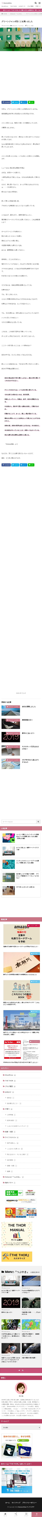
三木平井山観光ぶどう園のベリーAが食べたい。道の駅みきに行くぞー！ (11, 1336)
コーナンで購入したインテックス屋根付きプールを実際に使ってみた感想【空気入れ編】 (27, 836)
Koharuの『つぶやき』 (16, 14)
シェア (15, 1515)
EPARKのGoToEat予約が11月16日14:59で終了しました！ (20, 1062)
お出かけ (9, 1092)
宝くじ (28, 25)
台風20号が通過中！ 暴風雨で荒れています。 (30, 1335)
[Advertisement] (21, 76)
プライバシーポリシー (29, 1502)
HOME (5, 14)
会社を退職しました (29, 706)
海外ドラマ (10, 1182)
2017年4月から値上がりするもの (30, 761)
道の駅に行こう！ (14, 1103)
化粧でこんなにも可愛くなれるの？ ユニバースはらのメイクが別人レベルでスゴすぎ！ (11, 1359)
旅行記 (10, 1098)
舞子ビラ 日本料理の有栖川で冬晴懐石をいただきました (20, 974)
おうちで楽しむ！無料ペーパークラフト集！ (27, 848)
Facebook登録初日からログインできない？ (31, 1291)
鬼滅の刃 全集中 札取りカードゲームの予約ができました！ (20, 946)
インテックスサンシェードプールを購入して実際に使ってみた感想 (27, 862)
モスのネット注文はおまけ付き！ (30, 748)
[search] (38, 822)
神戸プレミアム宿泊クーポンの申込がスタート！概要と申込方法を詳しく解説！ (21, 1033)
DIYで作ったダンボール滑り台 (25, 887)
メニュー (26, 1515)
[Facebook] (6, 102)
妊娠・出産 (10, 1132)
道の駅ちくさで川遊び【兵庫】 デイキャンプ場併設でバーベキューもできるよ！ (27, 876)
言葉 (32, 25)
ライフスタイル (35, 1041)
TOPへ (36, 1515)
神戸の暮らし (36, 953)
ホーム (7, 1502)
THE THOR (13, 6)
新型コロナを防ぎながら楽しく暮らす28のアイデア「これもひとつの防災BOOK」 (21, 1003)
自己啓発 (11, 1160)
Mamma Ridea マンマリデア (26, 1507)
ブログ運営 (30, 6)
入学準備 (11, 1115)
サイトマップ (16, 1502)
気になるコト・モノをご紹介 (17, 1154)
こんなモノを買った (34, 925)
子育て (37, 6)
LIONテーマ (22, 6)
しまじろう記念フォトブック (17, 1126)
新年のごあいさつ (28, 733)
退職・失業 (11, 1165)
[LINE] (31, 102)
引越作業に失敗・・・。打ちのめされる (31, 1313)
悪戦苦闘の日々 (27, 720)
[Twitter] (15, 102)
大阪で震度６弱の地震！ (29, 1358)
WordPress (5, 6)
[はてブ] (23, 102)
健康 (9, 1171)
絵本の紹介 (11, 1120)
